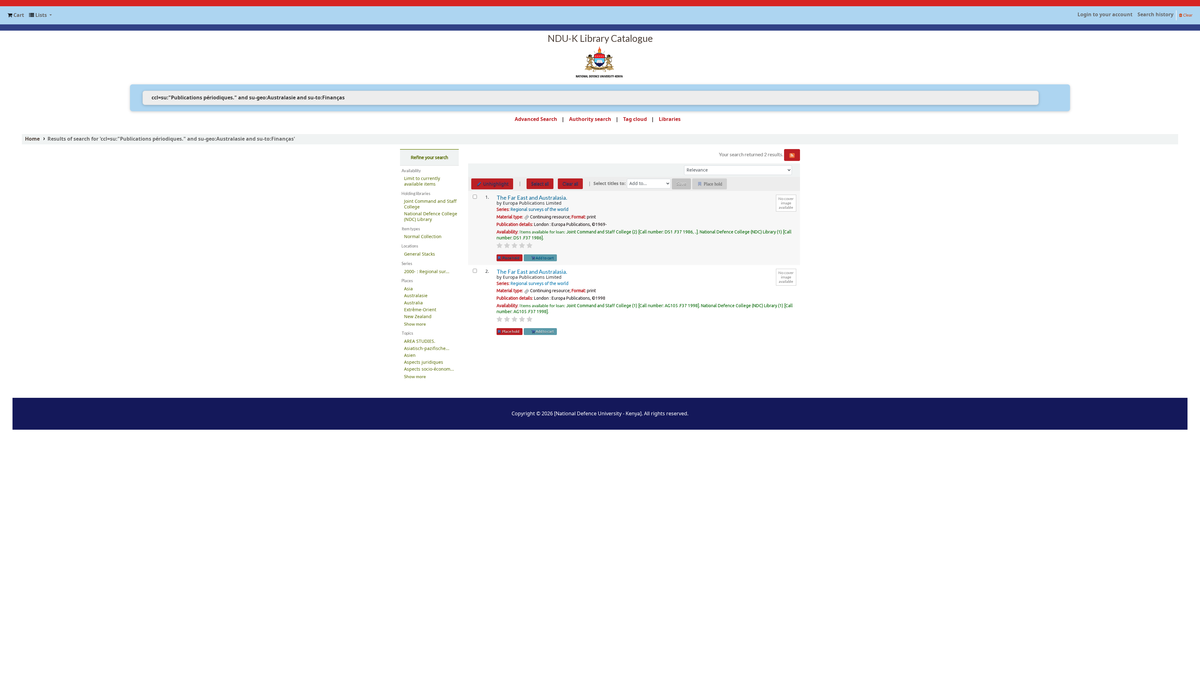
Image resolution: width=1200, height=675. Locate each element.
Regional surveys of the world (539, 209)
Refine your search (429, 157)
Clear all (570, 183)
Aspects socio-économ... (429, 369)
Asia (408, 289)
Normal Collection (423, 236)
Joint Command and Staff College (430, 204)
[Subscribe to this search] (792, 155)
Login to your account (1105, 14)
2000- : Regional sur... (426, 271)
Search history (1155, 14)
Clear (1187, 15)
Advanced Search (536, 119)
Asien (410, 355)
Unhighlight (495, 184)
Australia (413, 303)
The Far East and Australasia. (532, 198)
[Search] (1048, 97)
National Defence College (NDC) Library (430, 217)
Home (32, 139)
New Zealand (418, 316)
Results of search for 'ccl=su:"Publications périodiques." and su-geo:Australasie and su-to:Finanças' (171, 139)
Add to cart (544, 257)
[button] (16, 15)
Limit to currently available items (422, 181)
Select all (540, 183)
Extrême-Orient (420, 310)
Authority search (590, 119)
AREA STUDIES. (419, 341)
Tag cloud (635, 119)
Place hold (510, 257)
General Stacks (419, 254)
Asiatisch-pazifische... (426, 348)
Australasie (416, 295)
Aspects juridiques (423, 362)
